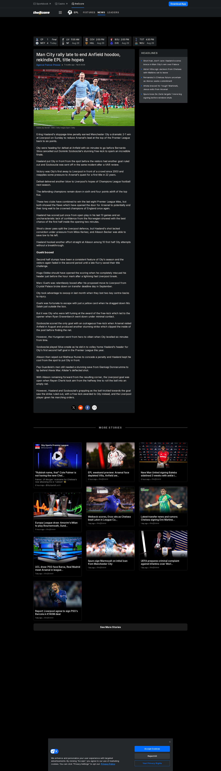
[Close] (170, 742)
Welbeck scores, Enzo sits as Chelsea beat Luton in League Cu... (109, 518)
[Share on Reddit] (80, 407)
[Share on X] (73, 407)
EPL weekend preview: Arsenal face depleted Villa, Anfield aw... (108, 474)
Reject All (152, 756)
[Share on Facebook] (87, 407)
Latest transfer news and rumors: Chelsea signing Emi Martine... (159, 518)
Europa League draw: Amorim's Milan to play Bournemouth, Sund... (56, 524)
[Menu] (60, 12)
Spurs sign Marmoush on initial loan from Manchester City (107, 562)
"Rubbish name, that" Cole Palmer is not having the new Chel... (55, 474)
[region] (110, 754)
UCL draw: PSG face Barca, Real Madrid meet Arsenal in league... (57, 568)
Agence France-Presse (48, 65)
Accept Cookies (152, 749)
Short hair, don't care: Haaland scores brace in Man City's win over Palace (162, 62)
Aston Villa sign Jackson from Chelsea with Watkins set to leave (162, 71)
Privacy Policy (108, 764)
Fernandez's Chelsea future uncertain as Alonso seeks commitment (162, 79)
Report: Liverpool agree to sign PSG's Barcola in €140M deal (56, 612)
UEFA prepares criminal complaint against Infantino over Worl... (160, 562)
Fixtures (89, 12)
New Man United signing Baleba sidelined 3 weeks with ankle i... (159, 474)
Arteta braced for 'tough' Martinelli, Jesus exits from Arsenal (160, 88)
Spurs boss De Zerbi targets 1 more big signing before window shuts (162, 96)
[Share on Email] (94, 407)
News (101, 12)
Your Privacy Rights (152, 763)
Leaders (113, 12)
